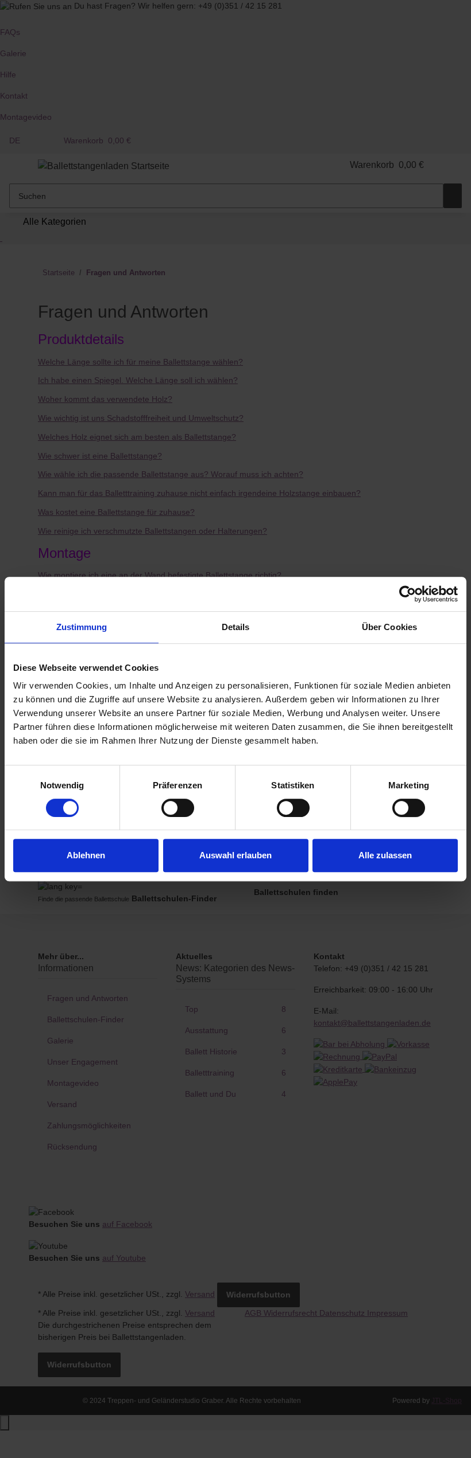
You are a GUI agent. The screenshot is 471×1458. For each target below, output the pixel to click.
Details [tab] (236, 627)
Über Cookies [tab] (389, 627)
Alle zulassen (385, 855)
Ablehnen (86, 855)
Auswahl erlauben (235, 855)
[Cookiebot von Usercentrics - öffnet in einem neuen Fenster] (407, 594)
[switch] (177, 808)
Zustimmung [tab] (81, 627)
